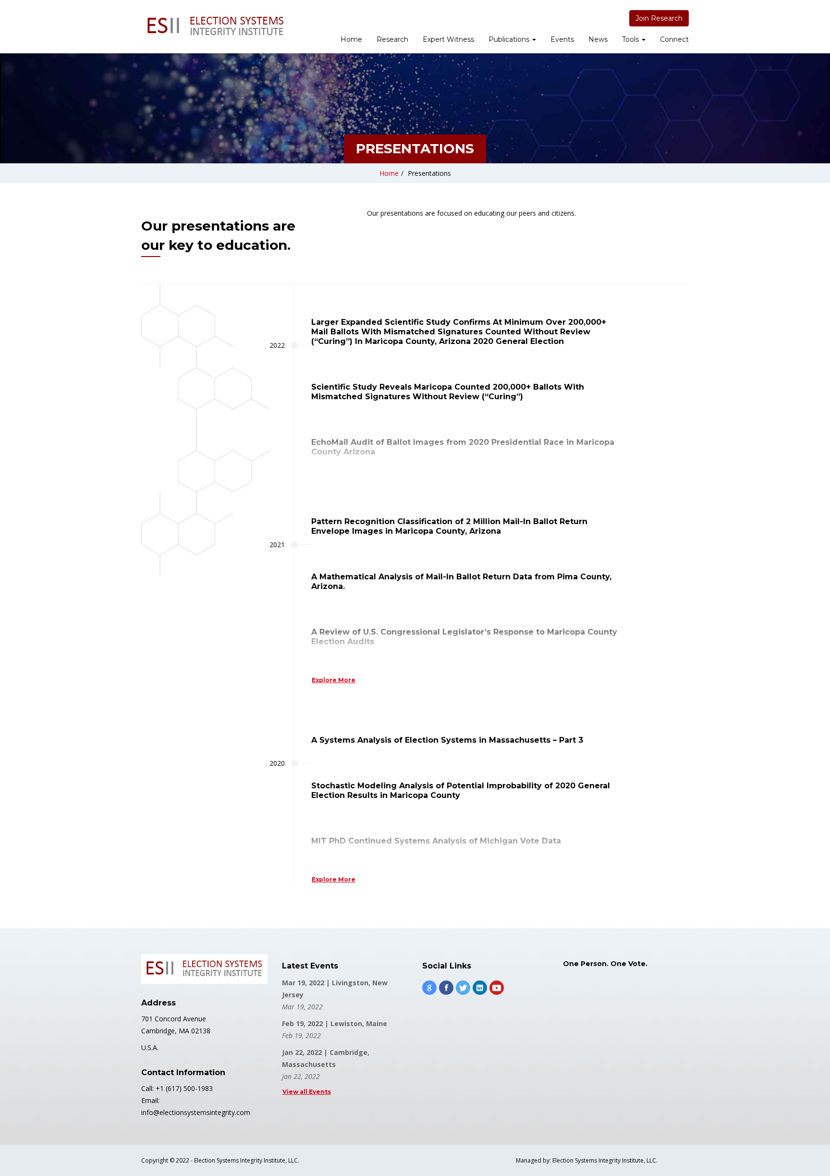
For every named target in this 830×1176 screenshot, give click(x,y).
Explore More (333, 680)
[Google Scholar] (429, 987)
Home (351, 39)
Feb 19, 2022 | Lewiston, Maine (334, 1023)
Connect (674, 39)
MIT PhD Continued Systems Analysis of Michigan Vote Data (436, 840)
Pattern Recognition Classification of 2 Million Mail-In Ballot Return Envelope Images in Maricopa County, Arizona (449, 526)
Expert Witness (448, 39)
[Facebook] (446, 987)
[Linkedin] (480, 987)
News (598, 39)
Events (562, 39)
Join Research (659, 18)
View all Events (306, 1091)
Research (392, 39)
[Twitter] (463, 987)
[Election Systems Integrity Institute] (215, 26)
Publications (509, 39)
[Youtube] (496, 987)
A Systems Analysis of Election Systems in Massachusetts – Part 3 (447, 740)
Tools (631, 39)
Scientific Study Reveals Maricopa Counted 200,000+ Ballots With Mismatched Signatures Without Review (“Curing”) (447, 391)
